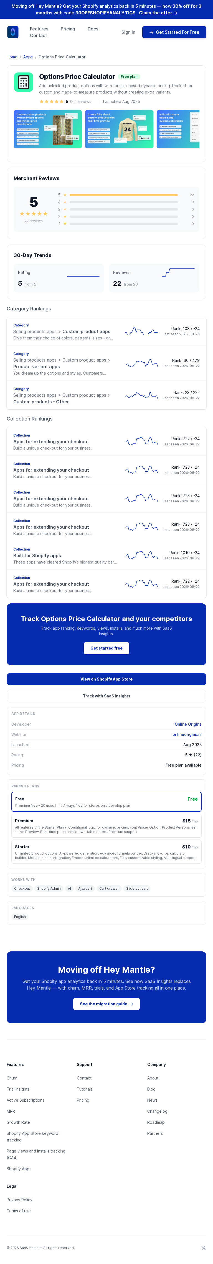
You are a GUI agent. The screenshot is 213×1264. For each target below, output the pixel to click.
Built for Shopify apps (37, 555)
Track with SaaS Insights (106, 696)
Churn (12, 1078)
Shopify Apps (19, 1168)
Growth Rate (18, 1122)
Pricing (68, 29)
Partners (155, 1133)
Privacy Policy (19, 1199)
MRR (11, 1111)
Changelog (157, 1111)
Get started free (106, 648)
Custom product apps (61, 331)
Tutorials (85, 1089)
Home (12, 56)
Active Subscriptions (25, 1100)
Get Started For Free (177, 32)
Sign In (128, 32)
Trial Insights (18, 1089)
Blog (151, 1089)
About (152, 1078)
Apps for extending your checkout (51, 441)
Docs (93, 29)
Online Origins (188, 724)
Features (39, 29)
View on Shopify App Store (106, 679)
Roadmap (156, 1122)
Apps (28, 56)
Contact (38, 35)
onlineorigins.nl (187, 734)
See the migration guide (106, 1003)
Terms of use (19, 1210)
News (152, 1100)
